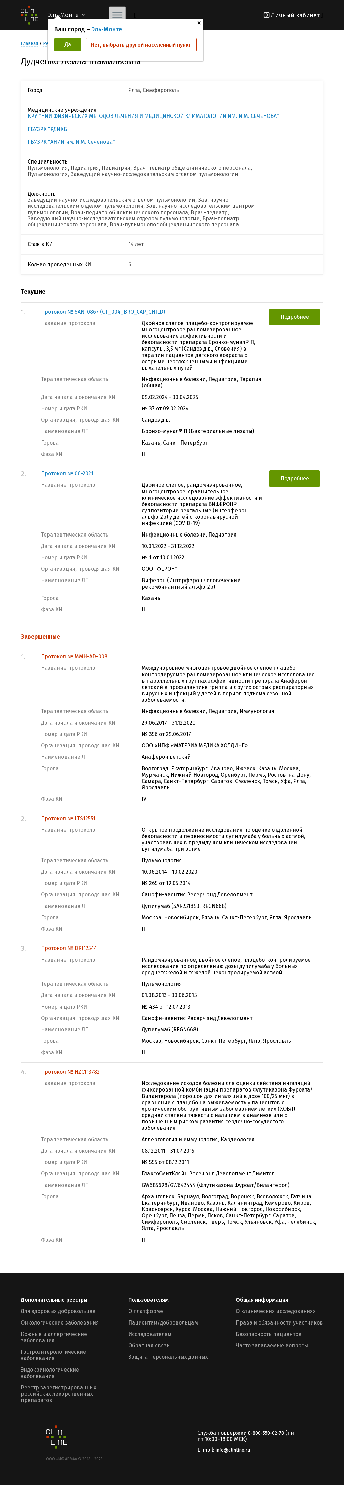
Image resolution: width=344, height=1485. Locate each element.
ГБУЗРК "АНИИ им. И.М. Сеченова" (71, 142)
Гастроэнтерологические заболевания (53, 1355)
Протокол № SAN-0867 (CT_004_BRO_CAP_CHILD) (103, 312)
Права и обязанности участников (279, 1322)
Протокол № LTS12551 (68, 818)
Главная (29, 43)
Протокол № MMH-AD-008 (74, 656)
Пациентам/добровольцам (163, 1322)
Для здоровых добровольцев (58, 1311)
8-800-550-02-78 (266, 1433)
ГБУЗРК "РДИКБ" (49, 129)
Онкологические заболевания (60, 1322)
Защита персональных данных (168, 1357)
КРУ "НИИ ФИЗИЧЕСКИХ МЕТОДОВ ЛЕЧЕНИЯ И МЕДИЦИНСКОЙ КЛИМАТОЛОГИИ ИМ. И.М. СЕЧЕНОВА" (153, 116)
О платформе (145, 1311)
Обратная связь (149, 1345)
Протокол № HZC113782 (70, 1072)
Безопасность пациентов (269, 1334)
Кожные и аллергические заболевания (54, 1337)
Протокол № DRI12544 (69, 948)
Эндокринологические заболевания (50, 1372)
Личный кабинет (295, 15)
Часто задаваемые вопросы (272, 1345)
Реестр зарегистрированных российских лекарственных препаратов (58, 1393)
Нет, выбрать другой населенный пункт (141, 45)
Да (67, 44)
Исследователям (149, 1334)
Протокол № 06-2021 (67, 473)
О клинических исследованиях (276, 1311)
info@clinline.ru (233, 1450)
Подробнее (295, 317)
